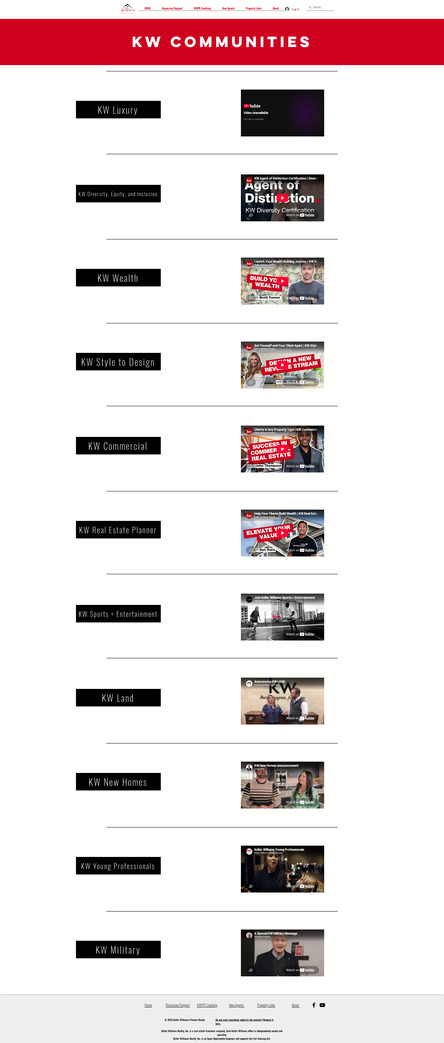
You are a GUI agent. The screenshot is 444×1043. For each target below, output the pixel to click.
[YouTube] (322, 1005)
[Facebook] (313, 1005)
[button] (172, 9)
